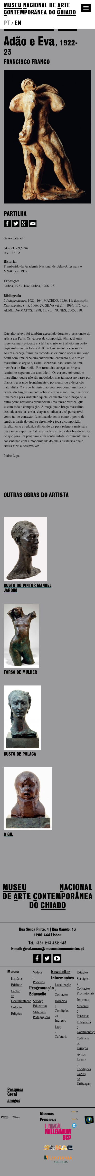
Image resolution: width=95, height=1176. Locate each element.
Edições (16, 1013)
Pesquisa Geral (15, 1092)
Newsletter (60, 972)
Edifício (16, 984)
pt (7, 23)
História (16, 978)
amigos (13, 1101)
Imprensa (83, 999)
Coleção (16, 1007)
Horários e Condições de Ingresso (62, 1010)
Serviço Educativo (40, 1003)
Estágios (82, 972)
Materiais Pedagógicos (41, 1014)
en (18, 23)
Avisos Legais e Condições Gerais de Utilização (84, 1069)
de (40, 9)
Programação (41, 988)
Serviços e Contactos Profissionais (85, 985)
